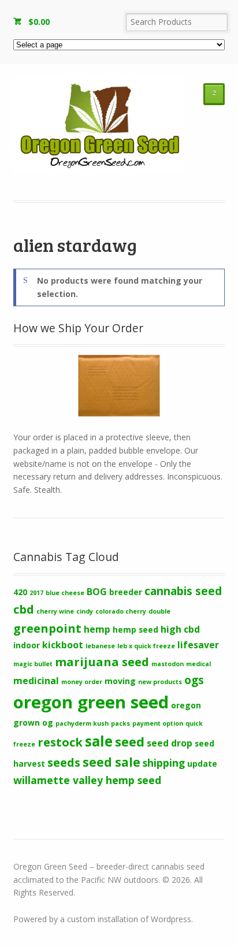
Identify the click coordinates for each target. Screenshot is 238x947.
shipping (164, 763)
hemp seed (135, 629)
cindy (84, 611)
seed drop (169, 743)
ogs (194, 680)
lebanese (100, 646)
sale (99, 741)
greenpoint (47, 628)
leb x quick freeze (146, 646)
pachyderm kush (82, 723)
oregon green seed (91, 702)
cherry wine (55, 611)
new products (160, 682)
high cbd (180, 629)
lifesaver (198, 644)
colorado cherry (120, 611)
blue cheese (65, 593)
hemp (97, 629)
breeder (125, 591)
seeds (63, 762)
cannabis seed (183, 591)
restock (60, 742)
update (202, 763)
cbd (23, 609)
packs (120, 723)
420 (20, 591)
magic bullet (33, 664)
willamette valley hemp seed (87, 780)
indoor (26, 645)
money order (81, 682)
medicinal (36, 680)
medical (198, 664)
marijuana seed (102, 661)
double (159, 611)
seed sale (111, 762)
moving (120, 680)
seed (129, 741)
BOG (97, 591)
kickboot (62, 644)
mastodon (167, 664)
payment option (157, 723)
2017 (36, 593)
